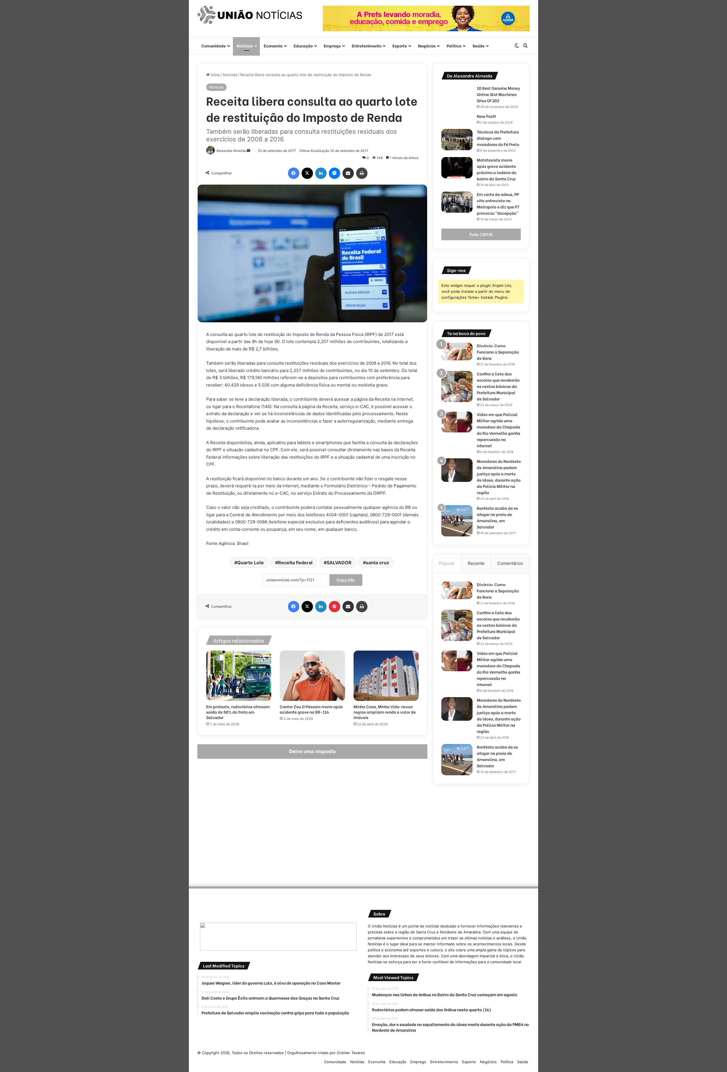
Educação (303, 46)
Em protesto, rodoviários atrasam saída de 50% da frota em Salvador (238, 711)
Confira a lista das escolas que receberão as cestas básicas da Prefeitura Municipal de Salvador (498, 386)
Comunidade (213, 46)
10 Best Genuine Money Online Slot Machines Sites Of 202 (498, 94)
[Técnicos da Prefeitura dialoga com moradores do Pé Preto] (457, 139)
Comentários (510, 563)
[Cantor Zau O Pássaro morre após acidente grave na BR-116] (312, 676)
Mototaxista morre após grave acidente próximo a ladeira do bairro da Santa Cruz (497, 169)
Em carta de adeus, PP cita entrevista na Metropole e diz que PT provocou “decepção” (498, 203)
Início (215, 74)
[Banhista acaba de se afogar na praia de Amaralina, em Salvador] (457, 520)
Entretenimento (366, 46)
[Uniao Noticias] (249, 15)
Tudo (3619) (481, 234)
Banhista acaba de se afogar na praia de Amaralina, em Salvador (497, 517)
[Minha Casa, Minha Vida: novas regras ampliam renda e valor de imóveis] (386, 676)
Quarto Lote (250, 562)
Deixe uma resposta (312, 751)
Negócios (427, 46)
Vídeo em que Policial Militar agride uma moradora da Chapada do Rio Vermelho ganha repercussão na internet (498, 429)
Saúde (478, 46)
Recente (476, 563)
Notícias (245, 46)
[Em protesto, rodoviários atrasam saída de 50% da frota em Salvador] (238, 676)
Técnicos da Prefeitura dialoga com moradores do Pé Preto (498, 138)
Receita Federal (295, 562)
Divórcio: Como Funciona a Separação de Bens (498, 351)
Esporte (399, 46)
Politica (454, 46)
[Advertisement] (481, 832)
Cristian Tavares (351, 1052)
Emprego (332, 46)
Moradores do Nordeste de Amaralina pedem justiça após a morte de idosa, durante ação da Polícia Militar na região (499, 476)
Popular (447, 563)
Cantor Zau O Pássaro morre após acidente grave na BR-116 (311, 709)
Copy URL (346, 580)
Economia (273, 46)
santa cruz (377, 562)
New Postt (486, 116)
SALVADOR (339, 562)
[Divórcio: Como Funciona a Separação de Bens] (457, 351)
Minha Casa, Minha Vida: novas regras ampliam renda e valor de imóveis (385, 711)
